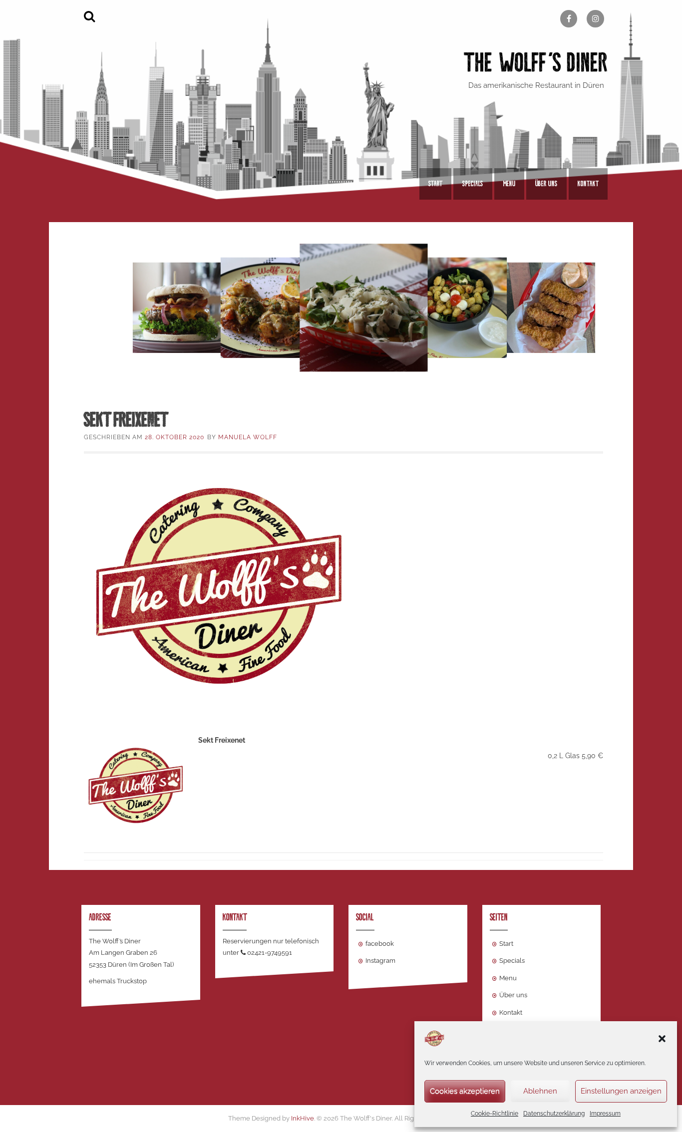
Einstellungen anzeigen (621, 1091)
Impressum (605, 1113)
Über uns (546, 184)
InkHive (302, 1118)
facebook (379, 943)
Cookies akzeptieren (465, 1091)
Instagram (380, 960)
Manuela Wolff (247, 437)
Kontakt (588, 184)
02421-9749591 (269, 952)
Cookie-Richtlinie (494, 1113)
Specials (472, 184)
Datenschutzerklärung (554, 1113)
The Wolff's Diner (536, 62)
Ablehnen (540, 1091)
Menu (509, 184)
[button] (662, 1039)
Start (435, 184)
